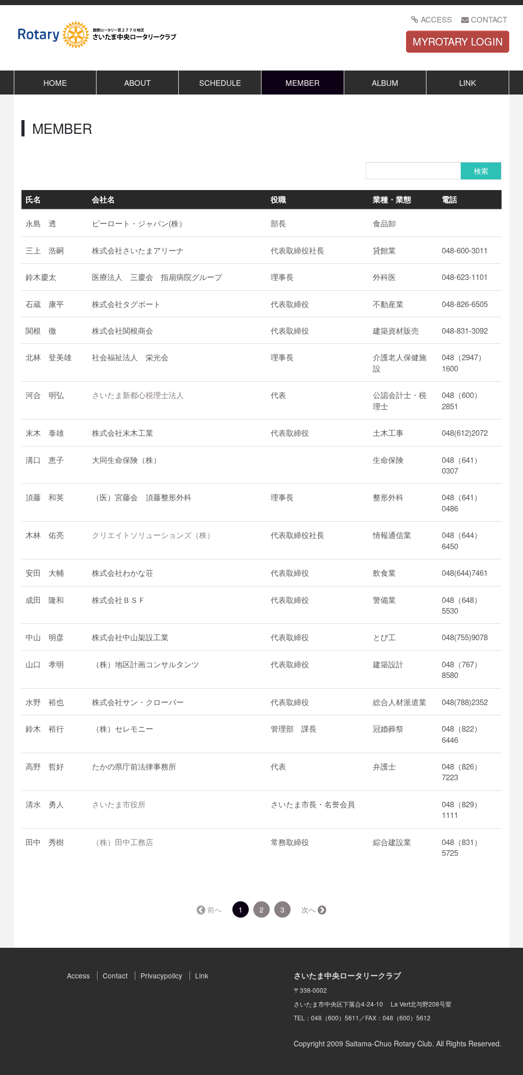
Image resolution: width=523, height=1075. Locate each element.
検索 (481, 171)
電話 (449, 199)
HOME (55, 82)
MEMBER (303, 82)
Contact (115, 975)
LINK (467, 82)
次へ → (313, 909)
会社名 (103, 199)
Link (201, 975)
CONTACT (489, 19)
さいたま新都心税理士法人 (138, 394)
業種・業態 (392, 199)
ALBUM (385, 82)
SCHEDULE (220, 82)
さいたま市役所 (119, 804)
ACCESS (436, 19)
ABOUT (137, 82)
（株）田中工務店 (122, 841)
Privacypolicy (161, 975)
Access (78, 975)
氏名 (33, 199)
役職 (278, 199)
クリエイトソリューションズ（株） (153, 534)
